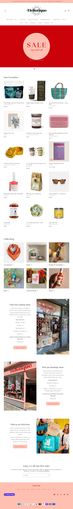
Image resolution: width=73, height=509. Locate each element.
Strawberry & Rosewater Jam (34, 133)
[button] (5, 10)
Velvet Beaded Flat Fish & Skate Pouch (14, 103)
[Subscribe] (48, 475)
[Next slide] (42, 68)
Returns (33, 489)
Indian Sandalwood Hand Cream (34, 103)
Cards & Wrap (31, 291)
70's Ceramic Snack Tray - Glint (34, 222)
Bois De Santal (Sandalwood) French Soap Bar (58, 133)
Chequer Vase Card (9, 133)
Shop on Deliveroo (20, 446)
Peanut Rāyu (7, 222)
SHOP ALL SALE (36, 58)
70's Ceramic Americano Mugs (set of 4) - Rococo (36, 164)
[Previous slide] (30, 68)
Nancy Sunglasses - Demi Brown (57, 193)
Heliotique (38, 506)
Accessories (8, 265)
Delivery (38, 489)
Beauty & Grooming (56, 265)
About (18, 489)
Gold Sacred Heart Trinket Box (12, 163)
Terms (54, 489)
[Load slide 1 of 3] (34, 69)
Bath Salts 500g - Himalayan (33, 193)
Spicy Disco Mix (53, 222)
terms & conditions (44, 471)
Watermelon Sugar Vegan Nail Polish (13, 193)
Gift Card (44, 489)
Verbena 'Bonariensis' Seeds (56, 163)
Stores (28, 489)
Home (28, 265)
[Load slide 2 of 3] (36, 69)
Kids (5, 291)
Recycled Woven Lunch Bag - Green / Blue (59, 103)
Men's (51, 291)
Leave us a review (20, 347)
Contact (23, 489)
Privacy (49, 489)
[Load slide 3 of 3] (39, 69)
